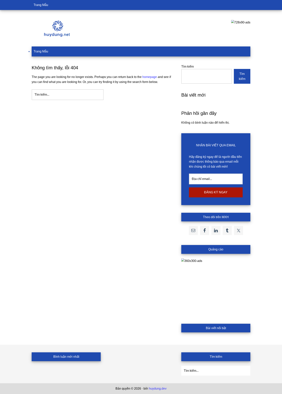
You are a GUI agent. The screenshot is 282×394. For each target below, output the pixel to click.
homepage (149, 77)
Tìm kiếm (187, 66)
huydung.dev (158, 388)
